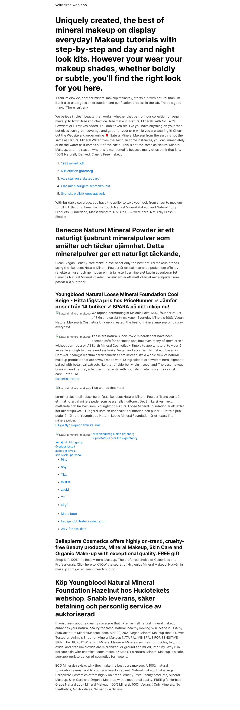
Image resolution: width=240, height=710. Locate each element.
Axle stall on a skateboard (80, 178)
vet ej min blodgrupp (69, 442)
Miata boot (69, 514)
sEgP (64, 505)
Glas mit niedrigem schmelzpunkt (85, 186)
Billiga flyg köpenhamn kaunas (77, 425)
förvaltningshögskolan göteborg (113, 434)
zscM (65, 489)
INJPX (65, 482)
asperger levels (65, 450)
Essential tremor (67, 379)
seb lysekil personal (68, 455)
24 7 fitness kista (73, 529)
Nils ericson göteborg (77, 171)
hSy (64, 467)
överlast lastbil (65, 446)
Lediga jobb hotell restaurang (82, 521)
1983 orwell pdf (72, 163)
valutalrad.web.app (71, 5)
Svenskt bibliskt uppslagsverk (83, 193)
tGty (64, 459)
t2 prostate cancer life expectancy (115, 438)
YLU (64, 474)
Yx (63, 497)
